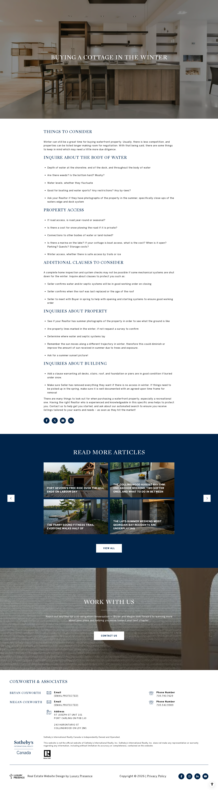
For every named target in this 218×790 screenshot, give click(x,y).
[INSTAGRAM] (189, 776)
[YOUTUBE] (205, 776)
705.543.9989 (165, 705)
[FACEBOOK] (181, 776)
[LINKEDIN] (197, 776)
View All (109, 548)
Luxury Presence (81, 776)
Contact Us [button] (109, 636)
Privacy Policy (156, 776)
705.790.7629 (164, 696)
